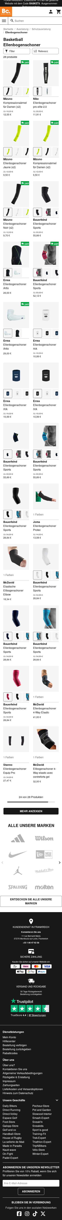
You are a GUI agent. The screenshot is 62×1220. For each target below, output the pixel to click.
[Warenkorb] (58, 11)
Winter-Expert (40, 1154)
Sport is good (40, 1130)
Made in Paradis (12, 1146)
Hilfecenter (9, 1041)
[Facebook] (19, 1214)
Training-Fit (39, 1134)
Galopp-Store (10, 1126)
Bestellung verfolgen (15, 1045)
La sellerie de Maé (13, 1142)
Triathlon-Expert (41, 1142)
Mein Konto (9, 1037)
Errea (6, 280)
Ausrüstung (22, 29)
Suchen (19, 21)
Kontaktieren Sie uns (31, 932)
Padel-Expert (10, 1158)
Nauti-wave (9, 1150)
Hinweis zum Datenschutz (18, 1093)
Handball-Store (12, 1134)
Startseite (8, 29)
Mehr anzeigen (31, 811)
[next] (59, 862)
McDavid (8, 582)
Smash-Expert (40, 1118)
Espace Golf (10, 1118)
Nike (36, 99)
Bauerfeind (40, 220)
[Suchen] (12, 20)
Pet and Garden (41, 1110)
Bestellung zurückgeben (31, 994)
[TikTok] (35, 1214)
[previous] (2, 862)
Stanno (7, 765)
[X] (43, 1214)
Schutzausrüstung (41, 29)
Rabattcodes (10, 1053)
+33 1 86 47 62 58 (31, 942)
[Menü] (4, 21)
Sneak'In (37, 1122)
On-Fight (8, 1154)
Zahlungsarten (11, 1085)
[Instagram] (27, 1214)
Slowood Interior (42, 1114)
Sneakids (37, 1126)
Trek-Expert (39, 1138)
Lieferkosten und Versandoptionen (23, 1089)
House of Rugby (12, 1138)
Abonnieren (31, 1191)
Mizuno (7, 99)
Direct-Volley (10, 1114)
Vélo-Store (38, 1150)
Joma (36, 522)
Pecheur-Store (40, 1106)
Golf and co (9, 1130)
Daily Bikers (10, 1106)
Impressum (9, 1081)
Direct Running (11, 1110)
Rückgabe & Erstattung (16, 1077)
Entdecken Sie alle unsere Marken (31, 901)
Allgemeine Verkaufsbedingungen (22, 1073)
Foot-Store (9, 1122)
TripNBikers (39, 1146)
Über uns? (9, 1065)
